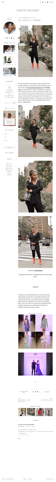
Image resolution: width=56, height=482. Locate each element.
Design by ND (50, 479)
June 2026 (9, 165)
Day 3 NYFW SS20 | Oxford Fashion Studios (24, 400)
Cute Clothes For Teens (24, 435)
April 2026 (9, 168)
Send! (9, 147)
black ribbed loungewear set (35, 87)
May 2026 (9, 166)
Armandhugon (38, 270)
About (25, 479)
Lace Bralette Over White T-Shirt (9, 64)
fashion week (24, 391)
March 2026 (9, 170)
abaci (9, 87)
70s (9, 86)
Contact (30, 479)
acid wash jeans (9, 95)
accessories (9, 90)
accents (9, 89)
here (37, 274)
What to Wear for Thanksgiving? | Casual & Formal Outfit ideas (9, 121)
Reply (19, 438)
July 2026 (9, 163)
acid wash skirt (9, 97)
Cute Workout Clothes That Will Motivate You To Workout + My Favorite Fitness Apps (9, 53)
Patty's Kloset (28, 10)
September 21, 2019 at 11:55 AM (26, 426)
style (24, 392)
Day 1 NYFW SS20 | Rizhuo (46, 399)
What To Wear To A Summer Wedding (9, 76)
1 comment (47, 391)
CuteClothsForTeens (26, 424)
